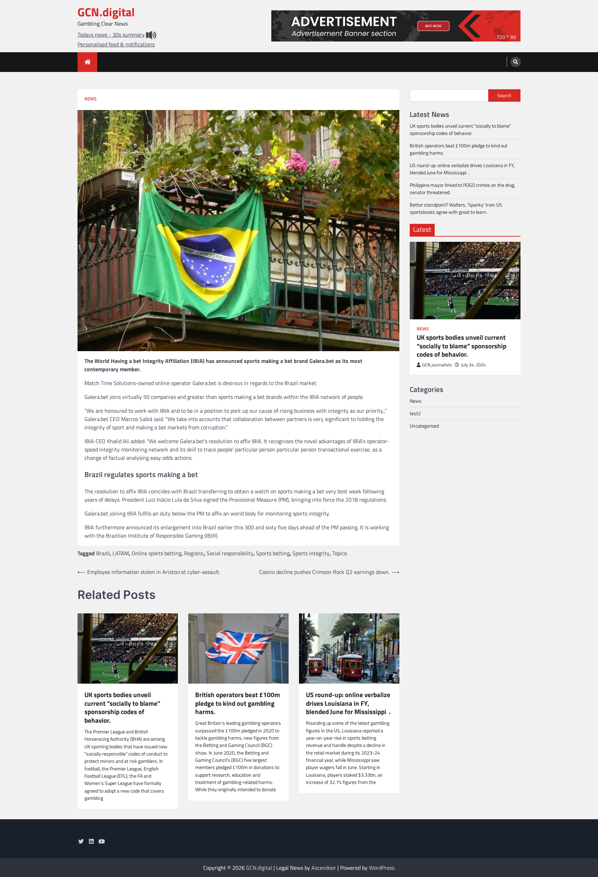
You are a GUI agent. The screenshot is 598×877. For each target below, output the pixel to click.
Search (504, 95)
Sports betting (273, 553)
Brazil (103, 553)
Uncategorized (424, 425)
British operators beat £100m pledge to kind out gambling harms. (237, 703)
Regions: (194, 553)
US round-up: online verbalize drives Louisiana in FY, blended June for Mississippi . (348, 703)
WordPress (381, 868)
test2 (415, 413)
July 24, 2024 (473, 365)
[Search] (515, 62)
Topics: (339, 553)
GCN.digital (106, 12)
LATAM (120, 553)
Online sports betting (156, 553)
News (90, 98)
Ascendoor (323, 868)
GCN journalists (437, 365)
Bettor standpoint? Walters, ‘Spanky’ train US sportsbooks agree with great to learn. (456, 208)
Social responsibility (230, 553)
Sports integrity (310, 553)
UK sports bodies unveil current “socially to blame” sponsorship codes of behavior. (122, 708)
